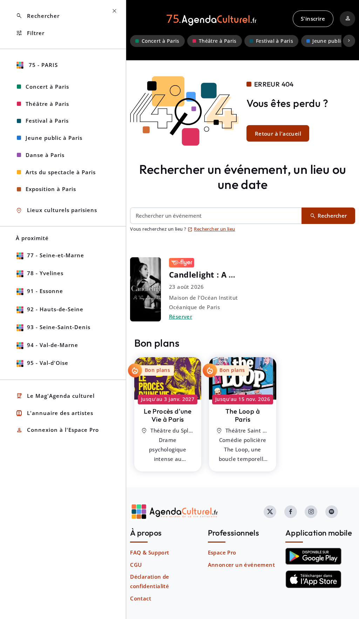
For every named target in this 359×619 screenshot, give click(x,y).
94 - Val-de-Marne (52, 344)
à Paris (167, 415)
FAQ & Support (149, 552)
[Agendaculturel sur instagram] (311, 511)
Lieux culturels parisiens (56, 210)
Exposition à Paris (51, 188)
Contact (140, 598)
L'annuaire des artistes (54, 413)
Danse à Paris (45, 154)
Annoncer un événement (241, 564)
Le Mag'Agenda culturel (55, 396)
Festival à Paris (274, 41)
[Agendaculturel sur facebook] (290, 511)
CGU (136, 564)
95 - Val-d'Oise (47, 362)
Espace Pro (222, 552)
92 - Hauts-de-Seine (55, 309)
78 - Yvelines (45, 273)
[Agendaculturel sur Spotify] (331, 511)
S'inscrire (313, 18)
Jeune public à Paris (54, 137)
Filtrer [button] (30, 33)
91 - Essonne (45, 290)
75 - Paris (42, 64)
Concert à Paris (161, 41)
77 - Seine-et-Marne (55, 255)
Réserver (180, 316)
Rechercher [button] (38, 16)
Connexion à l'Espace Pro (57, 430)
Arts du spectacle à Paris (61, 172)
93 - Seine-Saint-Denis (58, 327)
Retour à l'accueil (278, 133)
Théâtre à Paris (218, 41)
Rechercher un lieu (211, 229)
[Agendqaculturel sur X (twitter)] (270, 511)
